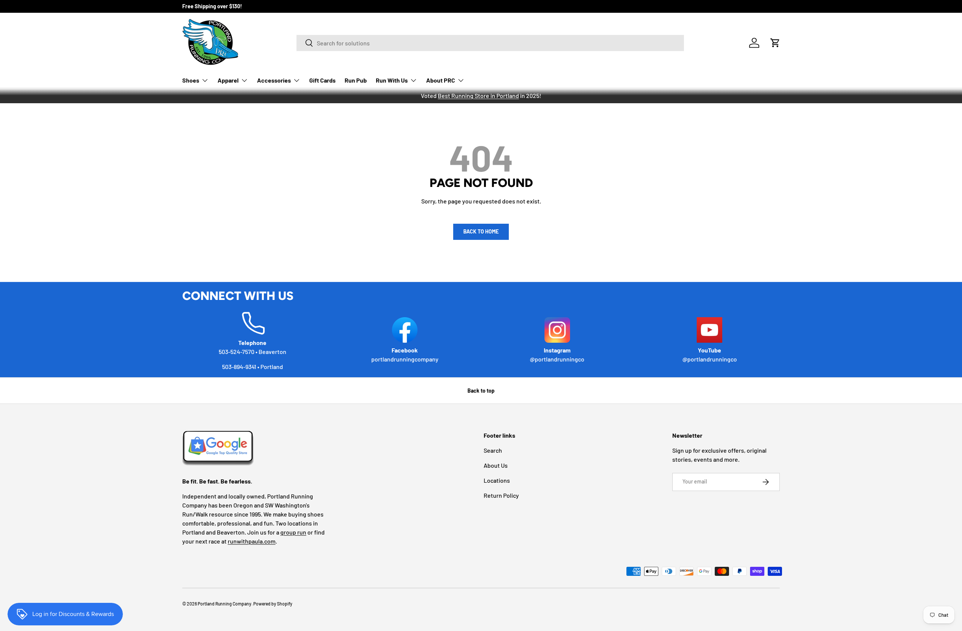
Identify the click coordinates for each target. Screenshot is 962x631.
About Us (496, 465)
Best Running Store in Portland (478, 95)
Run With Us (392, 80)
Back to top (481, 390)
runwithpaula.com (251, 541)
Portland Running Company (224, 603)
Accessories (274, 80)
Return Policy (501, 495)
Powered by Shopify (272, 603)
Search (493, 450)
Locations (497, 480)
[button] (775, 43)
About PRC (440, 80)
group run (293, 532)
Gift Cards (322, 80)
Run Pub (356, 80)
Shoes (190, 80)
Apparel (228, 80)
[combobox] (490, 43)
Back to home (481, 231)
